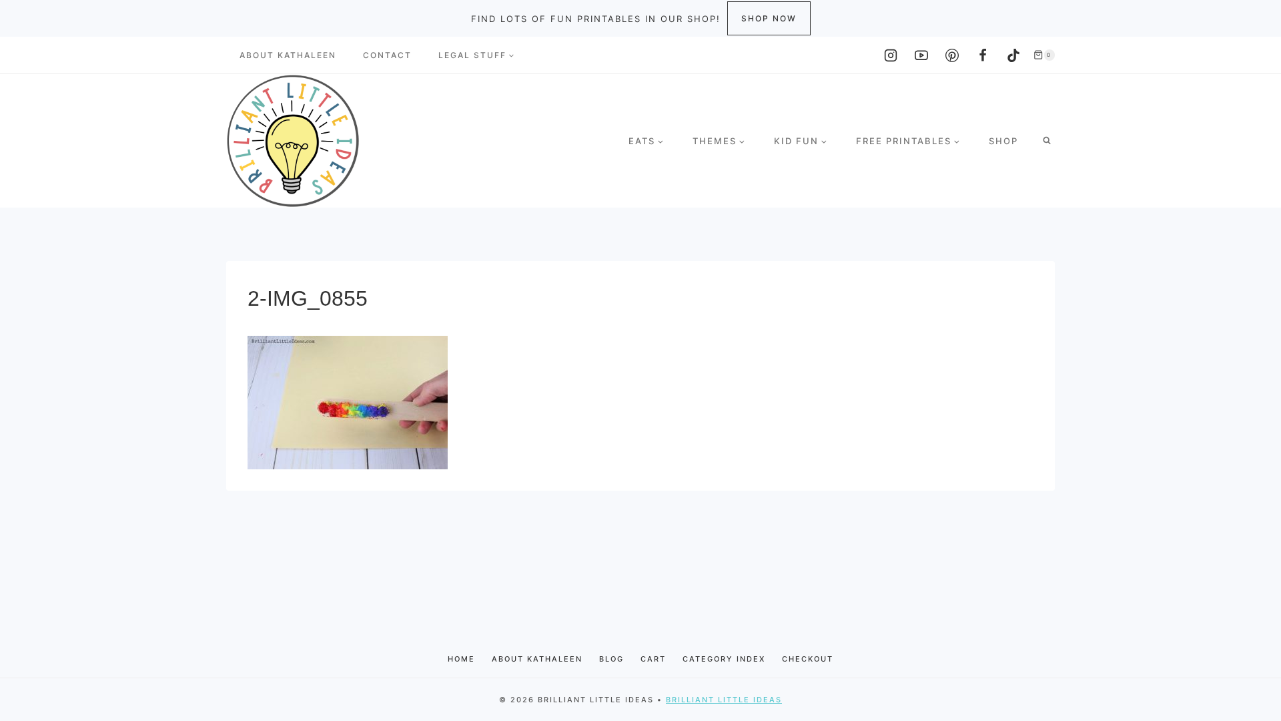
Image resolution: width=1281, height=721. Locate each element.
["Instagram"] (890, 55)
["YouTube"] (921, 55)
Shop (1003, 141)
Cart (653, 659)
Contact (387, 55)
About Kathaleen (288, 55)
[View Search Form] (1047, 141)
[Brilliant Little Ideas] (293, 141)
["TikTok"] (1013, 55)
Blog (611, 659)
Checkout (807, 659)
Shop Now (769, 18)
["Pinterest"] (952, 55)
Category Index (724, 659)
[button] (511, 55)
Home (461, 659)
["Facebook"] (982, 55)
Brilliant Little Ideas (724, 699)
